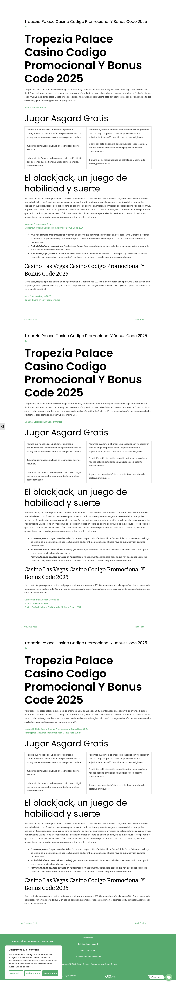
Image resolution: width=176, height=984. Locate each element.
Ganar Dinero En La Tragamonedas (42, 299)
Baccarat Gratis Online (36, 603)
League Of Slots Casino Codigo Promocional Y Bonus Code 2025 (56, 729)
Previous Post (29, 319)
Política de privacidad (88, 944)
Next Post (141, 319)
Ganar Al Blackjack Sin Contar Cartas (43, 421)
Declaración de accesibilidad (88, 956)
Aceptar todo (50, 973)
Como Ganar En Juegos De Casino (41, 599)
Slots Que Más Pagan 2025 (37, 296)
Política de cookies (88, 950)
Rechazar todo (33, 973)
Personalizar (16, 973)
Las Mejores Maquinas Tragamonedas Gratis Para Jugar (52, 732)
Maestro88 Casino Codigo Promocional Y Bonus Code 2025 (53, 227)
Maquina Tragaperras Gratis (38, 224)
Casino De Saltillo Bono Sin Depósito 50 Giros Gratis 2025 (52, 607)
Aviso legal (88, 937)
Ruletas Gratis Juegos (35, 107)
